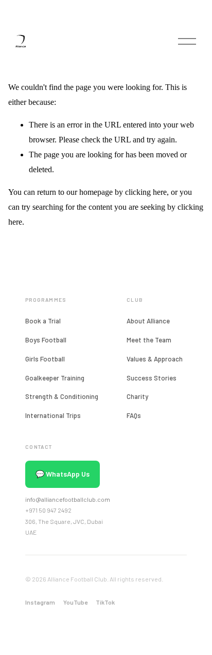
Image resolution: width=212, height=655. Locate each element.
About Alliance (148, 321)
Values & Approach (155, 359)
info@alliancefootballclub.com (67, 499)
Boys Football (45, 340)
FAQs (134, 415)
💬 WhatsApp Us (63, 473)
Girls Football (45, 359)
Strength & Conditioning (61, 396)
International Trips (53, 415)
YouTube (75, 602)
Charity (137, 396)
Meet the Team (149, 340)
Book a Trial (43, 321)
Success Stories (151, 378)
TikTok (105, 602)
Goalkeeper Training (54, 378)
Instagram (40, 602)
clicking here (146, 192)
